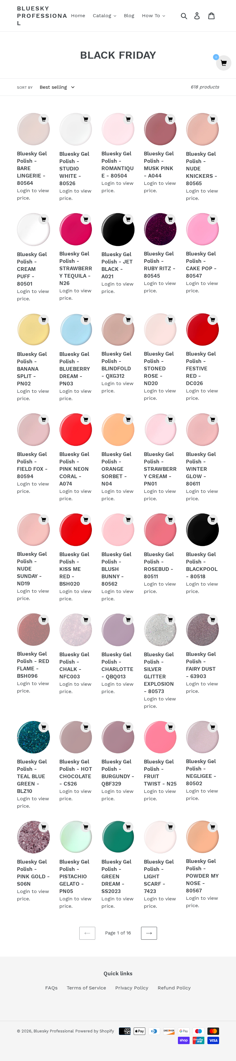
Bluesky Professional (42, 16)
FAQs (51, 988)
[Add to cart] (43, 119)
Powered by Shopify (94, 1031)
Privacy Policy (131, 988)
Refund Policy (174, 988)
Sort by (25, 87)
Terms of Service (86, 988)
